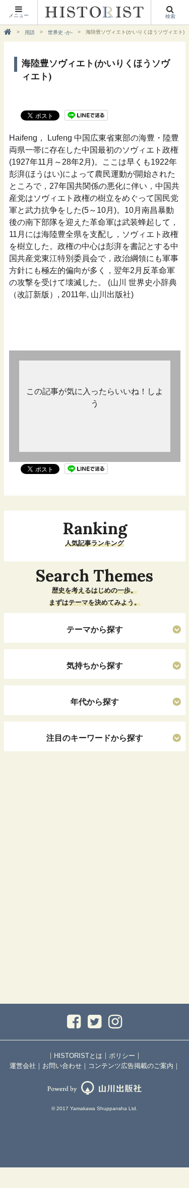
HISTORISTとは (78, 1055)
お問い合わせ (62, 1066)
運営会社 (23, 1066)
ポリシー (122, 1055)
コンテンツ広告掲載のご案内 (130, 1066)
